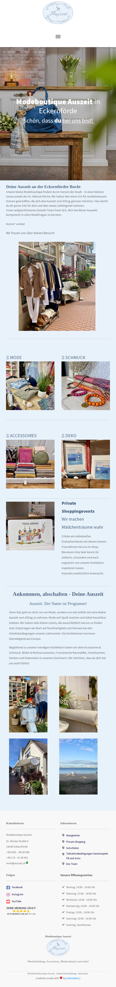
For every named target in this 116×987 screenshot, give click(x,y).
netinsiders (72, 978)
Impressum (83, 973)
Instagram (17, 894)
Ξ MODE (14, 357)
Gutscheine (72, 848)
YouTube (16, 901)
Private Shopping (75, 841)
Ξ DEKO (69, 435)
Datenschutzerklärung (66, 973)
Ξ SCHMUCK (73, 357)
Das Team (71, 864)
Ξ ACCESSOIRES (21, 435)
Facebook (17, 887)
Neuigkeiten (73, 835)
